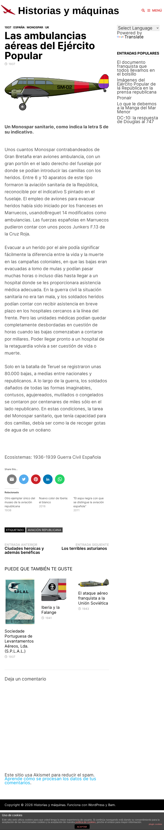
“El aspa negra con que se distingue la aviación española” (88, 502)
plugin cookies (155, 824)
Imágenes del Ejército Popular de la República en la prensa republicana (136, 85)
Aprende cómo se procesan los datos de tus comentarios (50, 780)
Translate (134, 36)
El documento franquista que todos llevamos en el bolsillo (136, 68)
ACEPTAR (82, 827)
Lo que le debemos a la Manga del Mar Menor (137, 107)
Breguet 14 (56, 212)
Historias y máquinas (68, 10)
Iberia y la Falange (50, 610)
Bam (111, 805)
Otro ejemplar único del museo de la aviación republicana (20, 502)
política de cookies (85, 822)
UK (47, 27)
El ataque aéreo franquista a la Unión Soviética (93, 598)
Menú (157, 10)
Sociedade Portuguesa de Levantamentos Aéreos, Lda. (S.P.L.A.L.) (19, 641)
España (19, 27)
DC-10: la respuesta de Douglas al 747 (137, 119)
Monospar (35, 27)
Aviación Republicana (44, 530)
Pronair (124, 97)
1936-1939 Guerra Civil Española (67, 457)
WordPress (96, 805)
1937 (8, 27)
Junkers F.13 (85, 226)
